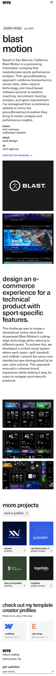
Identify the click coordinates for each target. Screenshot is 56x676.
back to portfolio (16, 513)
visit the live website (17, 155)
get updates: (11, 666)
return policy (10, 654)
